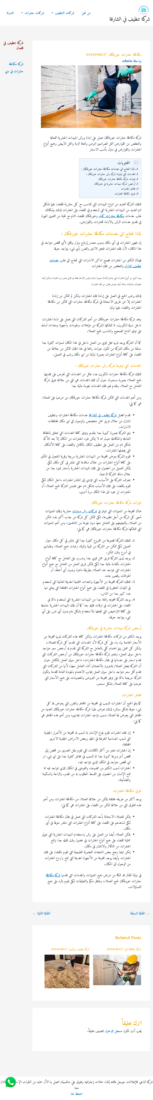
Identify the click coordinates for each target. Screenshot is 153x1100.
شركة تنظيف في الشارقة (129, 19)
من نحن (86, 13)
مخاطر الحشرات (128, 189)
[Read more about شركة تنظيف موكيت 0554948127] (67, 971)
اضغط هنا (76, 1094)
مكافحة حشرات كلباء (111, 216)
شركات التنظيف (64, 13)
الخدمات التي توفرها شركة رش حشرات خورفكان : (110, 174)
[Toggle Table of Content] (134, 162)
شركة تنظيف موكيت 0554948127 (70, 949)
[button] (53, 13)
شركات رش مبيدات (84, 511)
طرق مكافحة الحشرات (125, 194)
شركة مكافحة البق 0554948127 (124, 949)
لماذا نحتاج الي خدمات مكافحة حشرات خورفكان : (108, 169)
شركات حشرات (34, 13)
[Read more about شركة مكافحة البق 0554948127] (117, 970)
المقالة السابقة (140, 913)
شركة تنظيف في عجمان (13, 45)
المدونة (10, 13)
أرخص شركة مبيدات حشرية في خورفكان (114, 184)
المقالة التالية (41, 913)
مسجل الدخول (113, 1031)
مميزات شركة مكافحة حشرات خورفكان (116, 179)
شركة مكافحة (53, 875)
